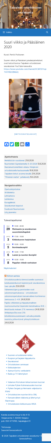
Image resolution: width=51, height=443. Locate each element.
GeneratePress (25, 438)
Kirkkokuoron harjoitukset (24, 239)
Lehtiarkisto (10, 196)
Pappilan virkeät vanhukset (24, 262)
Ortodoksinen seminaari (18, 364)
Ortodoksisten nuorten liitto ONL (22, 394)
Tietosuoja (6, 427)
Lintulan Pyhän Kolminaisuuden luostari (25, 385)
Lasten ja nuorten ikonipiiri (24, 255)
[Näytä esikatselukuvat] (25, 134)
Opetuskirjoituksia (12, 189)
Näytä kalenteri (10, 268)
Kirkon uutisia (13, 276)
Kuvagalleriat (10, 202)
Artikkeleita (9, 192)
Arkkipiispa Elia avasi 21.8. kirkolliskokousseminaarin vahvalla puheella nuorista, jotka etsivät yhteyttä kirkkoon (22, 316)
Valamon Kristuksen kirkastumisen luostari (26, 382)
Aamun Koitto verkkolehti (19, 371)
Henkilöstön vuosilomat (15, 160)
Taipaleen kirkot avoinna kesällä (18, 173)
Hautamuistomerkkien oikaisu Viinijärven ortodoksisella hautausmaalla (21, 169)
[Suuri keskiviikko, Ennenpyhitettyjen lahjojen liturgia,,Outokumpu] (25, 103)
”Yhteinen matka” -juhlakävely (17, 177)
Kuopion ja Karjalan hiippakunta (21, 358)
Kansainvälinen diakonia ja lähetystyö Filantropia (22, 399)
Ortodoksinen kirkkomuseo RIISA (22, 404)
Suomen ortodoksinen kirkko (20, 355)
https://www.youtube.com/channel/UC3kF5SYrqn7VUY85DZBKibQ (25, 71)
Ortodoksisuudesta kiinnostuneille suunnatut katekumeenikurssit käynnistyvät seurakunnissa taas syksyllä (25, 283)
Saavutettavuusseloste (11, 430)
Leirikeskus (9, 199)
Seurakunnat (13, 361)
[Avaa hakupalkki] (47, 32)
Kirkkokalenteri (14, 367)
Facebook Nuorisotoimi (14, 209)
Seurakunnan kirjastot (14, 205)
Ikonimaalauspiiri (20, 247)
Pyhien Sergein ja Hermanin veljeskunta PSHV (23, 390)
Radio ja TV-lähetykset (18, 374)
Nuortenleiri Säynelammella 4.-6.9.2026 (21, 164)
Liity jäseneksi (10, 212)
